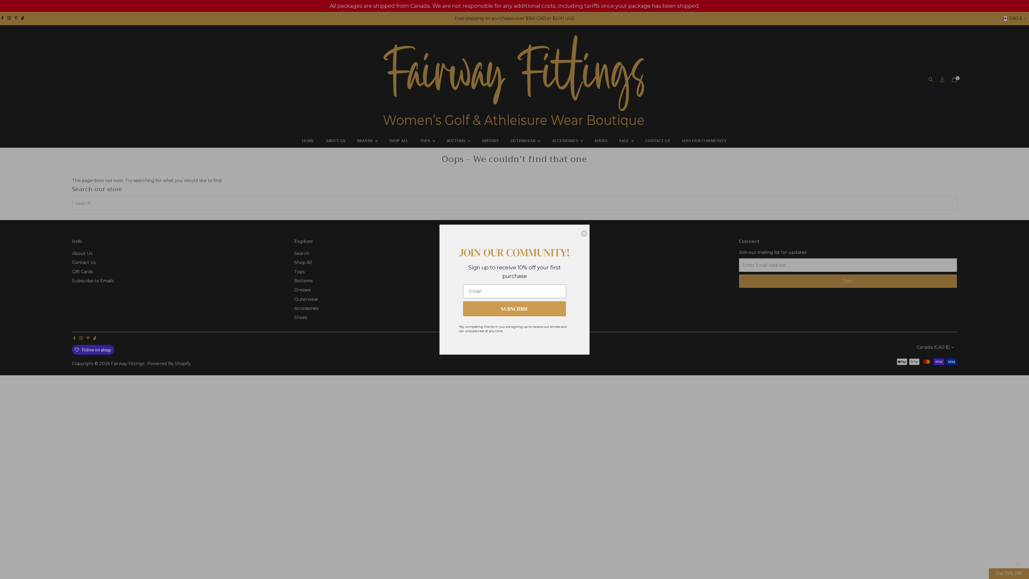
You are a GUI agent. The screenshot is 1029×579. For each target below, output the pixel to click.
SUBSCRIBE (514, 309)
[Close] (584, 233)
